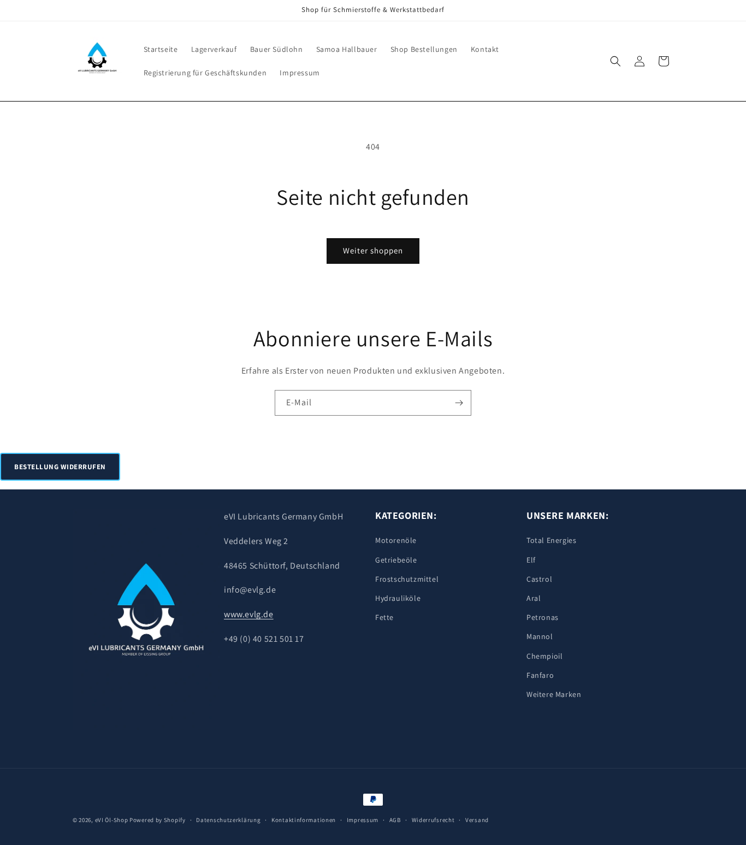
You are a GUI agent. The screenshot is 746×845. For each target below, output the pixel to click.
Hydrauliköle (398, 598)
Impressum (362, 819)
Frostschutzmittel (407, 579)
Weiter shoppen (373, 250)
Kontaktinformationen (303, 819)
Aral (533, 598)
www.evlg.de (249, 614)
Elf (531, 560)
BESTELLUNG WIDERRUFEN (60, 466)
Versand (477, 819)
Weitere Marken (553, 694)
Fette (384, 617)
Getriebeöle (396, 560)
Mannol (539, 636)
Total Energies (551, 541)
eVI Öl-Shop (111, 820)
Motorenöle (396, 541)
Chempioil (544, 656)
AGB (395, 819)
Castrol (539, 579)
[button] (615, 61)
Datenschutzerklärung (228, 819)
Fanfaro (540, 675)
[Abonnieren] (459, 403)
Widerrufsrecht (433, 819)
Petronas (542, 617)
